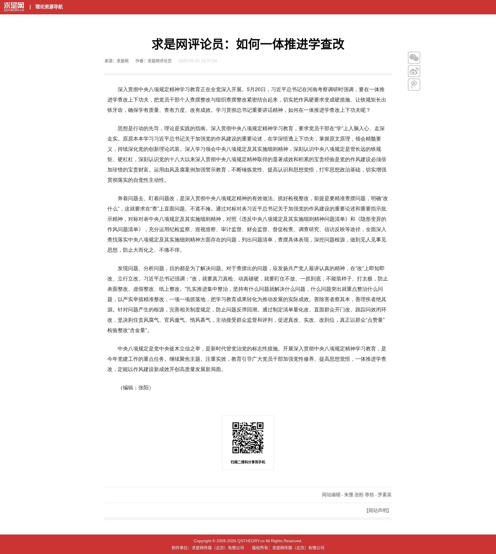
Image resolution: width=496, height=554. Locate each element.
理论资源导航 (49, 6)
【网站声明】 (378, 510)
